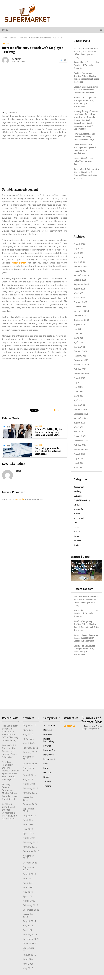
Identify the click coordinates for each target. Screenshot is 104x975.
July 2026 (78, 248)
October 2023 (30, 862)
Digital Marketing (82, 500)
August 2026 (79, 244)
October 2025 (80, 279)
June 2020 (78, 463)
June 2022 (28, 887)
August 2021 (79, 422)
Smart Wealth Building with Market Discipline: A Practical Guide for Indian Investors (86, 173)
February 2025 (80, 302)
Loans (76, 527)
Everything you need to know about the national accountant (48, 451)
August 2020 (79, 454)
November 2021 (81, 418)
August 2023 (29, 874)
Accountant (79, 486)
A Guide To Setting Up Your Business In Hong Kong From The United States (49, 432)
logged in (19, 499)
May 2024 (78, 337)
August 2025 (79, 288)
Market (77, 531)
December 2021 (81, 413)
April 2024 (78, 342)
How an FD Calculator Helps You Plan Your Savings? (83, 161)
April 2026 (78, 257)
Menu (5, 29)
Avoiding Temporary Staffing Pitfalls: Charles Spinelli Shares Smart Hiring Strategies (86, 77)
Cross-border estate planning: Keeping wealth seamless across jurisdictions (85, 149)
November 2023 (28, 857)
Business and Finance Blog (91, 720)
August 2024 (79, 324)
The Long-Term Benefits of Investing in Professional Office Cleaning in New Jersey (86, 53)
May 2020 (78, 467)
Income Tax (79, 509)
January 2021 (80, 436)
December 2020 (81, 440)
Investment (79, 518)
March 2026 (79, 262)
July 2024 (78, 329)
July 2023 (28, 878)
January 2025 (80, 306)
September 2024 (81, 320)
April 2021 (78, 431)
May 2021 (78, 427)
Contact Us (69, 726)
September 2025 (81, 284)
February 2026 (80, 266)
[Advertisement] (42, 87)
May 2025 (78, 293)
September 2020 (81, 449)
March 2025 (79, 297)
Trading (77, 545)
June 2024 (78, 333)
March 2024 (79, 346)
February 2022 (80, 409)
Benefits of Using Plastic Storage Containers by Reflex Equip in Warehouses (85, 102)
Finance (77, 504)
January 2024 (80, 355)
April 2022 (28, 896)
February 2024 (80, 351)
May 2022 (28, 892)
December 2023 (81, 360)
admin (18, 59)
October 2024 (80, 315)
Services (77, 540)
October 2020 (80, 445)
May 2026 (78, 253)
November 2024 (81, 311)
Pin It (56, 410)
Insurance (78, 513)
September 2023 (28, 868)
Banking (5, 43)
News (76, 536)
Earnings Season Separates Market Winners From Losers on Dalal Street (86, 89)
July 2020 (78, 458)
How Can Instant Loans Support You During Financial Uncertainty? (84, 136)
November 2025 (81, 275)
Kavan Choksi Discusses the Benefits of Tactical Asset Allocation (86, 65)
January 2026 (80, 270)
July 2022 (28, 883)
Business (78, 495)
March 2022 (79, 404)
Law (75, 522)
